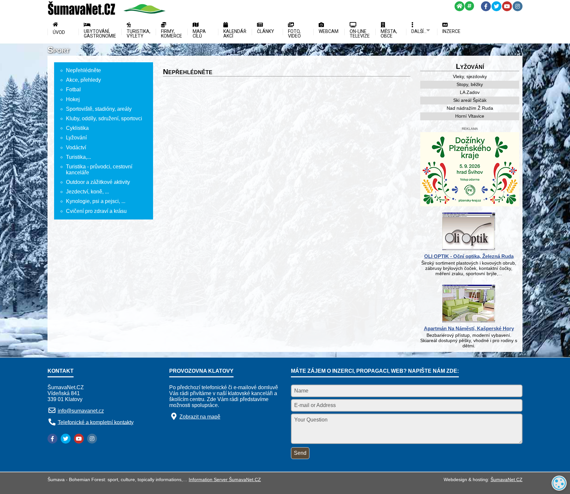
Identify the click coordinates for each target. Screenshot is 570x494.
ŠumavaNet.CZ (506, 479)
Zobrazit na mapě (199, 417)
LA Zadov (470, 92)
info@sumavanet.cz (81, 411)
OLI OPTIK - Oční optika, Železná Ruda (469, 256)
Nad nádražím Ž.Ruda (470, 108)
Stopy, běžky (470, 84)
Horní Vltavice (469, 116)
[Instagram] (517, 6)
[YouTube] (507, 6)
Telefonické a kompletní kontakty (96, 422)
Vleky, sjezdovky (470, 76)
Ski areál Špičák (470, 100)
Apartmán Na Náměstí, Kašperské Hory (469, 328)
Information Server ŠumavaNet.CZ (225, 479)
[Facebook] (486, 6)
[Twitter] (496, 6)
